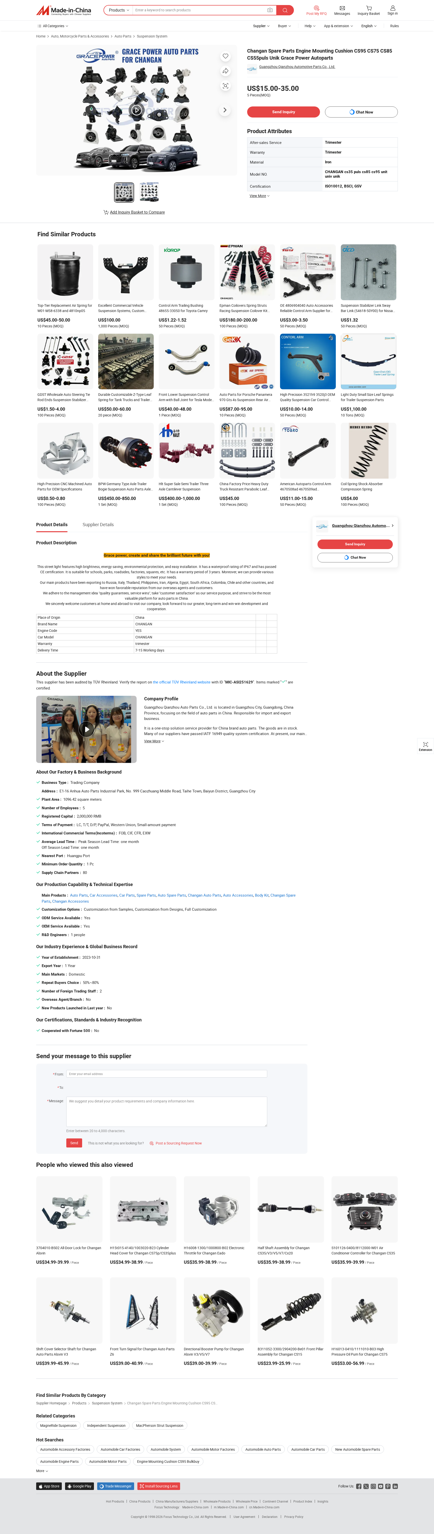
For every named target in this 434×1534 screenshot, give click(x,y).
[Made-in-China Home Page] (63, 10)
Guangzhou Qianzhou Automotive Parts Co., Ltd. (297, 66)
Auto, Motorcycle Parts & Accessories (80, 36)
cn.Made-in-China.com (264, 1507)
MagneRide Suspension (58, 1425)
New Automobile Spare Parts (357, 1449)
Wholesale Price (246, 1501)
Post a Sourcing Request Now (176, 1143)
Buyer (282, 25)
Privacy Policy (293, 1517)
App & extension (336, 25)
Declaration (270, 1517)
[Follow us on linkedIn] (395, 1486)
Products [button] (117, 10)
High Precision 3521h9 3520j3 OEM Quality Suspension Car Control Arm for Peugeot (307, 397)
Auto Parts (123, 36)
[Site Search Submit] (285, 10)
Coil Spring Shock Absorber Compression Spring (362, 486)
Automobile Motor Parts (108, 1461)
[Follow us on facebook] (358, 1486)
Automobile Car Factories (120, 1449)
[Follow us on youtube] (380, 1486)
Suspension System (152, 36)
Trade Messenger (116, 1486)
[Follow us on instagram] (373, 1486)
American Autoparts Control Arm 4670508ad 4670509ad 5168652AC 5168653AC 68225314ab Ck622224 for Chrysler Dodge (305, 486)
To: (61, 1087)
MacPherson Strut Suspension (159, 1425)
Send (74, 1142)
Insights (322, 1501)
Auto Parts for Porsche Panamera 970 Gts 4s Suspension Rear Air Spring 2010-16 (246, 397)
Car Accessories (104, 895)
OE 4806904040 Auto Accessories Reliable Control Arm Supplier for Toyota (306, 308)
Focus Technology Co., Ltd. (182, 1517)
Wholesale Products (217, 1501)
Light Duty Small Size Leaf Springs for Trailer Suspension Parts (367, 397)
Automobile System (166, 1449)
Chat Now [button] (364, 112)
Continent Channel (275, 1501)
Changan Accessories (70, 901)
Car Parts (127, 895)
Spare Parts (146, 895)
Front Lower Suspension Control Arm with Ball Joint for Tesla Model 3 (185, 397)
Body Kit (262, 895)
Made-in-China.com (195, 1507)
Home (40, 36)
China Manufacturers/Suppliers (177, 1501)
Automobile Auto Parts (263, 1449)
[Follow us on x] (366, 1486)
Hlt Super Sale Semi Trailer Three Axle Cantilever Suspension (183, 486)
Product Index (302, 1501)
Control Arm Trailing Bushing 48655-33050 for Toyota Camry (183, 308)
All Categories (53, 25)
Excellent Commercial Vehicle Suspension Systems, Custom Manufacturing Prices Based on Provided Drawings (122, 308)
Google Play (79, 1486)
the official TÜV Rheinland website (181, 681)
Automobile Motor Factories (213, 1449)
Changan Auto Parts (204, 895)
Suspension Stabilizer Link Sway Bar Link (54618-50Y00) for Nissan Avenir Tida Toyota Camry (368, 308)
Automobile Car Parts (308, 1449)
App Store (49, 1486)
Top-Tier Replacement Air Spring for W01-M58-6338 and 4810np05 (64, 308)
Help (308, 25)
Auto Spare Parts (172, 895)
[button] (270, 10)
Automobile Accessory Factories (65, 1449)
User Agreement (244, 1517)
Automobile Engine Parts (59, 1461)
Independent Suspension (106, 1425)
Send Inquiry (283, 111)
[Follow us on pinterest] (388, 1486)
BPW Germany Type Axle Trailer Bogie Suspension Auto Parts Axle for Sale (124, 486)
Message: (56, 1100)
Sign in (393, 13)
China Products (139, 1501)
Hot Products (115, 1501)
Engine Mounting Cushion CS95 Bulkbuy (168, 1461)
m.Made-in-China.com (229, 1507)
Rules (394, 25)
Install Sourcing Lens (161, 1486)
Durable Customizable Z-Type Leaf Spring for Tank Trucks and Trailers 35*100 (125, 397)
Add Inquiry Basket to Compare (137, 212)
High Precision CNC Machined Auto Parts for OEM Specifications (64, 486)
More (40, 1470)
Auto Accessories (238, 895)
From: (59, 1074)
